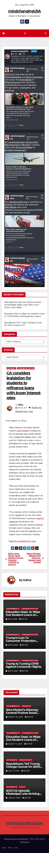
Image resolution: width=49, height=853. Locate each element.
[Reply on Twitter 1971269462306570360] (6, 248)
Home (4, 848)
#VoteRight (11, 368)
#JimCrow (9, 90)
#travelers (9, 150)
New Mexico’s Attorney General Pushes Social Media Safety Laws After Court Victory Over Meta (22, 305)
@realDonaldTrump (18, 202)
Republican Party (26, 760)
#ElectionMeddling (13, 77)
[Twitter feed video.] (24, 276)
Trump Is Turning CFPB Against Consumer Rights (23, 665)
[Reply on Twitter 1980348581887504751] (6, 126)
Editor (20, 405)
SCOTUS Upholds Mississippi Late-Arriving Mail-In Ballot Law (22, 793)
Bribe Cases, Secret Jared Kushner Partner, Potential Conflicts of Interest (16, 559)
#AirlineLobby (31, 142)
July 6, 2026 (14, 771)
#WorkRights (10, 207)
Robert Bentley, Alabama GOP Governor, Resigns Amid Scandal (34, 558)
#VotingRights (25, 80)
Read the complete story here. (22, 541)
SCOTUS (22, 787)
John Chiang (22, 430)
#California (36, 407)
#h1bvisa (9, 204)
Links (16, 848)
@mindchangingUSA (31, 70)
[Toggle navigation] (25, 33)
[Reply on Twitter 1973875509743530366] (6, 186)
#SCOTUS (9, 74)
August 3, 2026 (15, 744)
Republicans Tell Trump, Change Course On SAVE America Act (23, 766)
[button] (46, 33)
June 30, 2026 (14, 798)
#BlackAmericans (13, 82)
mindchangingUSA (24, 11)
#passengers (20, 150)
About (10, 848)
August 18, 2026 (15, 717)
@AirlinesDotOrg (12, 145)
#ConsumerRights (24, 147)
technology (26, 706)
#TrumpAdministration (15, 142)
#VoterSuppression (34, 77)
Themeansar (24, 842)
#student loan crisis (24, 411)
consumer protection (26, 368)
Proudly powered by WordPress (16, 839)
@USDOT (26, 145)
